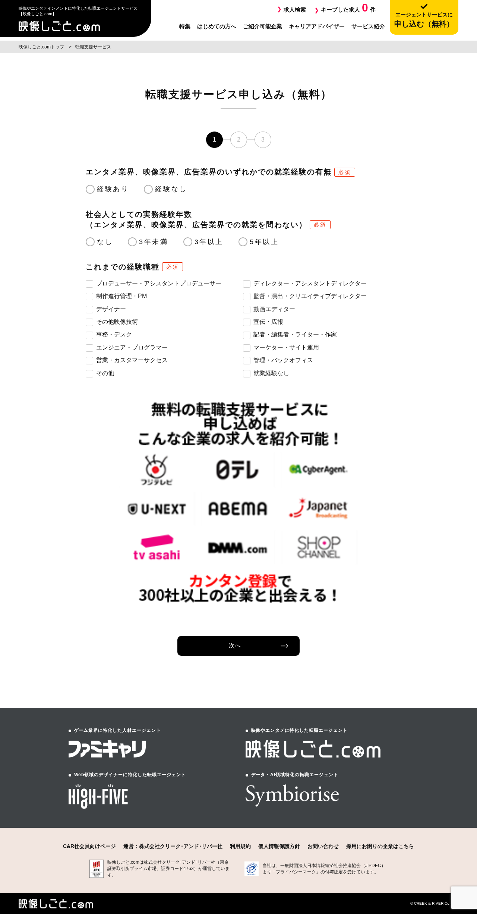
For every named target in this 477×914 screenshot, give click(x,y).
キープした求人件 (348, 7)
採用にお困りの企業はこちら (380, 846)
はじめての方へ (216, 26)
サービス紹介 (368, 26)
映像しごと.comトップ (42, 47)
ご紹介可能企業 (262, 26)
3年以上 (209, 242)
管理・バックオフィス (283, 360)
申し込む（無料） (424, 20)
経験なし (171, 189)
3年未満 (153, 242)
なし (105, 242)
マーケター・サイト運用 (286, 347)
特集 (184, 26)
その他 (105, 373)
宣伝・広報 (268, 322)
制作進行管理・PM (121, 296)
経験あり (113, 189)
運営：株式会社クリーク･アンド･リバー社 (172, 846)
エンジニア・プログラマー (132, 347)
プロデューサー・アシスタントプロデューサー (158, 283)
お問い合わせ (323, 846)
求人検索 (295, 9)
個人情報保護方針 (279, 846)
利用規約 (240, 846)
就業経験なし (271, 373)
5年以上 (264, 242)
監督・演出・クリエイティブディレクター (310, 296)
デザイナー (111, 309)
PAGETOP (449, 865)
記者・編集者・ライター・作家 (295, 334)
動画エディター (274, 309)
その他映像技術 (117, 322)
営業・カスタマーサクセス (132, 360)
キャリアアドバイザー (317, 26)
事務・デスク (114, 334)
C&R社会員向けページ (89, 846)
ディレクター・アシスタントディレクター (310, 283)
